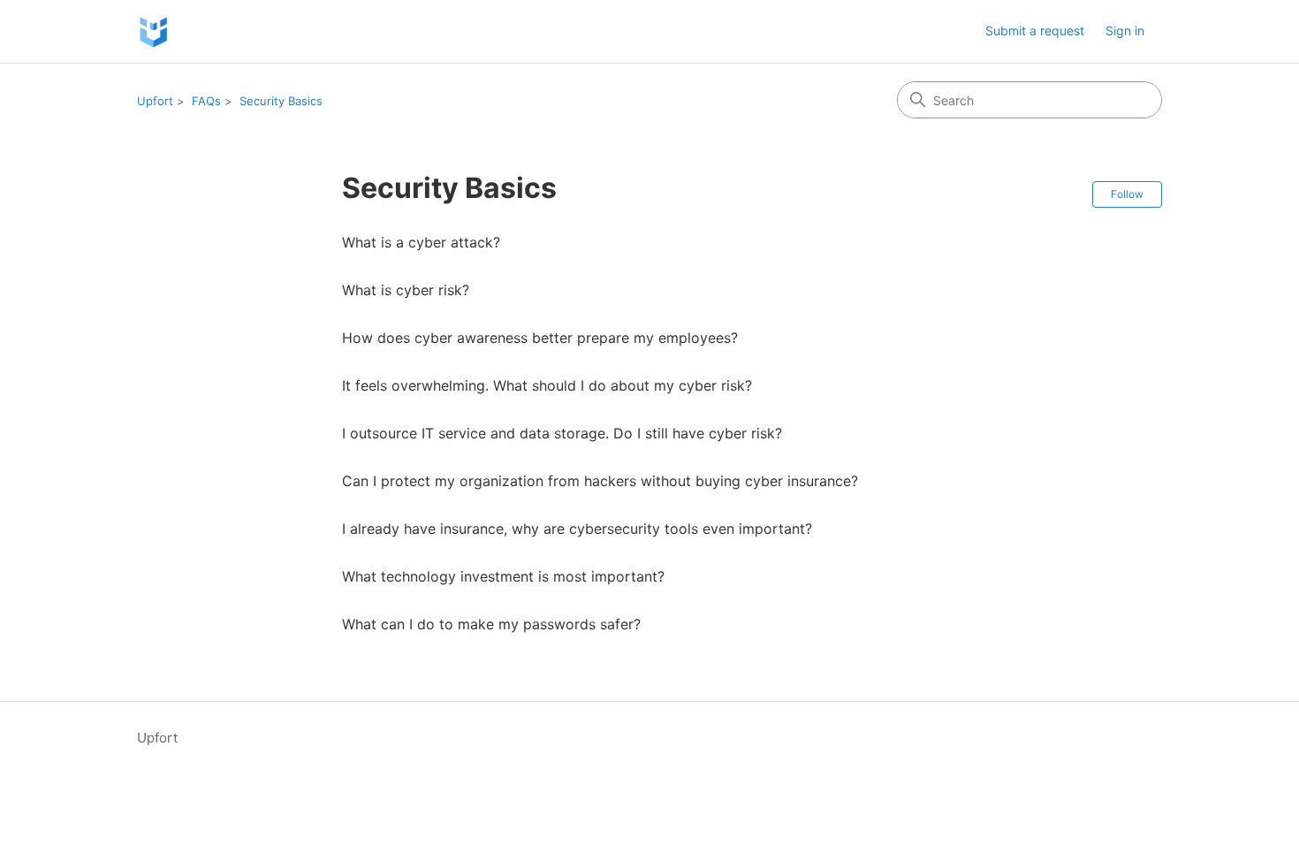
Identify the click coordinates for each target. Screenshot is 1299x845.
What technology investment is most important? (503, 576)
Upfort (155, 101)
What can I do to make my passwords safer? (491, 624)
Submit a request (1034, 30)
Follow (1127, 194)
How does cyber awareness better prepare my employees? (540, 337)
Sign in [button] (1124, 30)
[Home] (153, 31)
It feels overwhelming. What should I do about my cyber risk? (547, 385)
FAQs (206, 101)
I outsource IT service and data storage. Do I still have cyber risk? (562, 433)
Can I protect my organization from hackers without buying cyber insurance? (600, 481)
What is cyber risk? (405, 290)
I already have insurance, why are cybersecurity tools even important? (577, 528)
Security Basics (281, 101)
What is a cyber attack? (421, 242)
